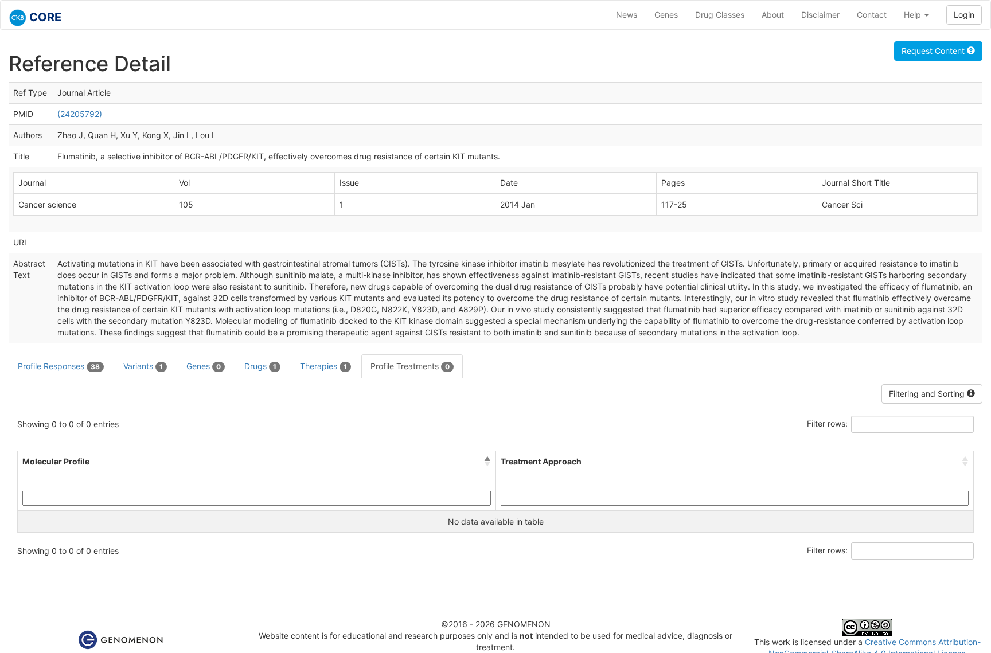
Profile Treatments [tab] (410, 366)
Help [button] (913, 14)
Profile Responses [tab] (59, 366)
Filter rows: (827, 423)
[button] (487, 461)
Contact (872, 14)
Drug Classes (719, 14)
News (626, 14)
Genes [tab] (203, 366)
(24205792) (79, 114)
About (773, 14)
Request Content (934, 51)
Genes (666, 14)
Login (964, 14)
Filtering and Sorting (928, 393)
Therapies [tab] (323, 366)
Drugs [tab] (260, 366)
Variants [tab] (143, 366)
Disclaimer (820, 14)
